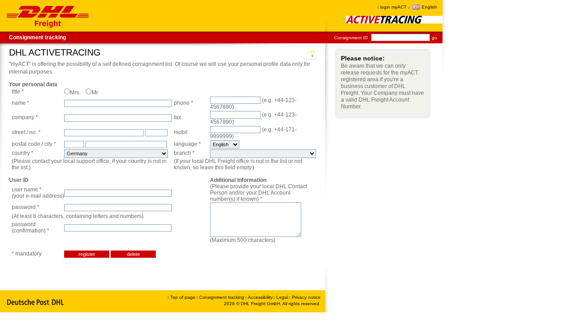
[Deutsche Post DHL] (36, 302)
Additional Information (238, 180)
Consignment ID (351, 37)
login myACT (393, 7)
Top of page (183, 297)
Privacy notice (306, 297)
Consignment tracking (37, 37)
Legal (282, 297)
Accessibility (261, 297)
